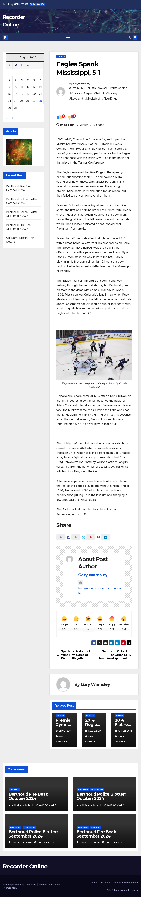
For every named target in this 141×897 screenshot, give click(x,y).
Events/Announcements (125, 882)
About (135, 890)
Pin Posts (105, 882)
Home (94, 882)
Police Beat (97, 790)
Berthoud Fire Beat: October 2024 (28, 796)
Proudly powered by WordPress (20, 884)
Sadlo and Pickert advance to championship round (112, 655)
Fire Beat (14, 790)
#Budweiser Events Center (109, 88)
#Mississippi (92, 98)
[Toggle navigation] (68, 37)
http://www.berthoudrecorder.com (99, 591)
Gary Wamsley (81, 83)
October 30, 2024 (23, 805)
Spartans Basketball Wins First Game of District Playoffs (75, 655)
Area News (83, 790)
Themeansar (9, 887)
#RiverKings (109, 98)
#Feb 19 (99, 93)
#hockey (111, 93)
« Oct (9, 118)
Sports (61, 57)
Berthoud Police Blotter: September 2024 (33, 834)
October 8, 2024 (22, 842)
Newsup (52, 884)
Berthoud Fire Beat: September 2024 (96, 834)
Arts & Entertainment (118, 890)
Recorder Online (25, 866)
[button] (129, 37)
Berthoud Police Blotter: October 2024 (101, 796)
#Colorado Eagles (80, 93)
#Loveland (76, 98)
